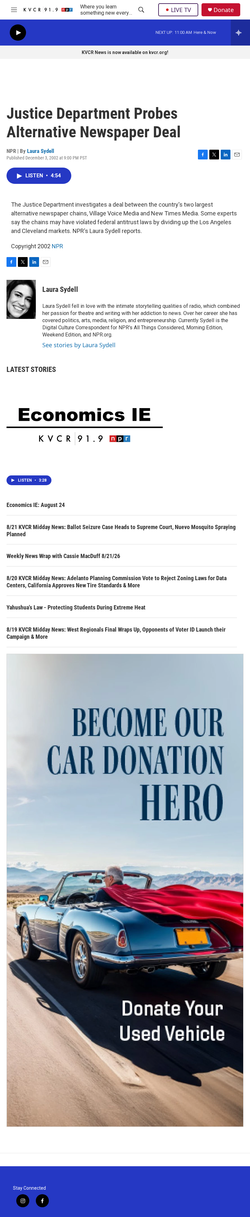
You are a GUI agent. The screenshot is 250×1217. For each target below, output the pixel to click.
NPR (57, 246)
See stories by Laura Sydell (79, 345)
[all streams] (240, 33)
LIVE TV (181, 10)
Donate (224, 10)
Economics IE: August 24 (36, 504)
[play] (18, 32)
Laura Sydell (40, 151)
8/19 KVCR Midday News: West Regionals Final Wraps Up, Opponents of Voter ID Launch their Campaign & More (116, 633)
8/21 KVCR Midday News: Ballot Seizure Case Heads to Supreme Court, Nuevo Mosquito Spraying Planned (121, 531)
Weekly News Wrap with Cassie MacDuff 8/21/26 (63, 556)
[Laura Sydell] (21, 299)
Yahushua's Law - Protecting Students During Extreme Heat (76, 607)
